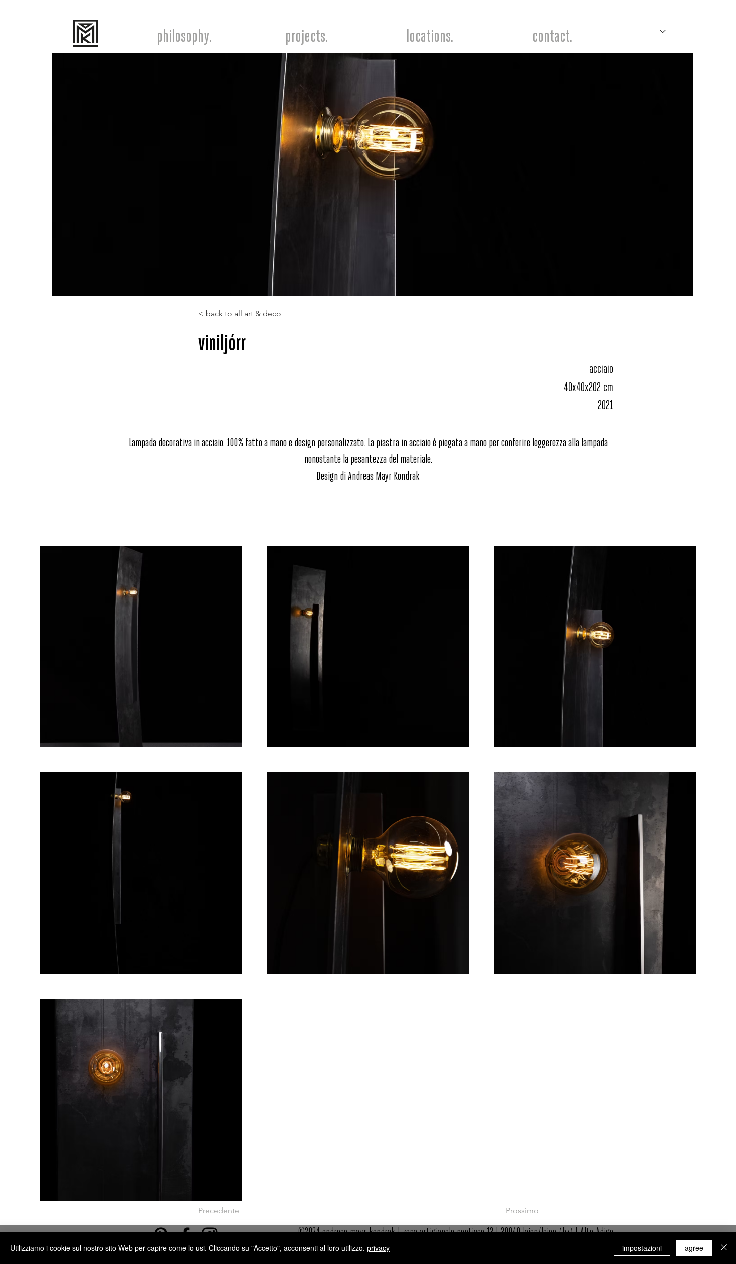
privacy (378, 1248)
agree (694, 1248)
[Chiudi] (724, 1248)
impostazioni (642, 1248)
